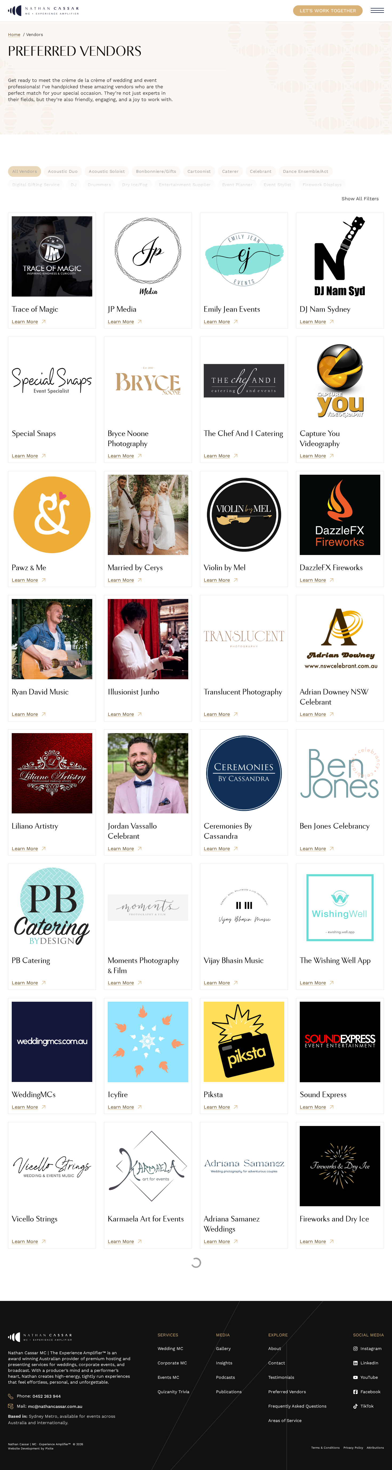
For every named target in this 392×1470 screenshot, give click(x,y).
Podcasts (225, 1377)
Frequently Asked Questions (297, 1406)
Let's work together (328, 10)
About (274, 1348)
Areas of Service (285, 1420)
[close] (377, 10)
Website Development (24, 1448)
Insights (224, 1362)
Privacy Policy (353, 1447)
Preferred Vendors (287, 1391)
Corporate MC (172, 1362)
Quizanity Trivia (173, 1391)
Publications (229, 1391)
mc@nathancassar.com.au (55, 1406)
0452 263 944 (47, 1396)
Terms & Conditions (325, 1447)
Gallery (223, 1348)
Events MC (168, 1377)
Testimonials (281, 1377)
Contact (276, 1362)
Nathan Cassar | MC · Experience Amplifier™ (40, 1444)
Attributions (375, 1447)
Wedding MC (170, 1348)
